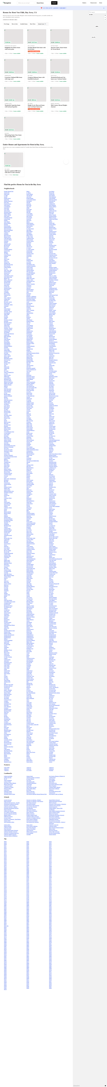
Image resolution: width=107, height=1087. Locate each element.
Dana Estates (29, 507)
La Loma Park (52, 344)
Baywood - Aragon (8, 302)
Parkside (5, 220)
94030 (5, 974)
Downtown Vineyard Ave (54, 353)
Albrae (27, 314)
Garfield (28, 735)
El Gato (5, 393)
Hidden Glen (29, 705)
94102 (27, 841)
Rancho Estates (52, 648)
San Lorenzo (6, 741)
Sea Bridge (51, 470)
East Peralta (6, 340)
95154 (50, 894)
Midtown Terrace (52, 217)
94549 (27, 970)
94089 (50, 872)
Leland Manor (52, 246)
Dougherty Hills (29, 406)
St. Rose (50, 458)
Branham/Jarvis (52, 272)
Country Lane (52, 477)
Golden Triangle (52, 481)
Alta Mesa (6, 253)
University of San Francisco (10, 805)
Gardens (28, 604)
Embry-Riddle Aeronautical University (57, 811)
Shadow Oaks (7, 488)
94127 (5, 852)
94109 (27, 844)
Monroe (50, 452)
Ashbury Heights (7, 214)
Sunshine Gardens (30, 402)
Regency (28, 505)
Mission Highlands (53, 597)
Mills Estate (6, 643)
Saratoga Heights (7, 484)
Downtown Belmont (30, 514)
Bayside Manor (29, 639)
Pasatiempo (28, 437)
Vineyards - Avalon (8, 311)
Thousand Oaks (29, 348)
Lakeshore (6, 232)
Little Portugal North (53, 295)
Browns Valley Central (53, 536)
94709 (27, 935)
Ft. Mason (28, 192)
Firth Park (28, 518)
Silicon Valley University (54, 831)
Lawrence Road (7, 528)
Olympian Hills (7, 719)
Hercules (6, 716)
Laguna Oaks (51, 355)
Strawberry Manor (53, 464)
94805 (50, 967)
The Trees (28, 719)
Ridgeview (6, 585)
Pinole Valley (52, 748)
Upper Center (7, 666)
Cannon (28, 688)
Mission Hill (6, 357)
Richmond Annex (52, 564)
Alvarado (28, 582)
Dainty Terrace (29, 626)
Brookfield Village (8, 322)
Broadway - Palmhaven (31, 296)
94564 (5, 985)
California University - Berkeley (10, 806)
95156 (27, 895)
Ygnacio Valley (52, 427)
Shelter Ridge (7, 464)
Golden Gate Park (52, 210)
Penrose (5, 629)
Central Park (6, 368)
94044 (50, 978)
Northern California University (10, 813)
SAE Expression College (9, 822)
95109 (5, 879)
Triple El (51, 252)
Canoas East (28, 275)
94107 (50, 843)
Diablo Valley (29, 585)
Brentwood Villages (30, 616)
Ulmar (27, 496)
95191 (50, 899)
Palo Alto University (53, 830)
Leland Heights (52, 502)
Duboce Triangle (52, 214)
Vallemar (51, 712)
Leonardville (51, 444)
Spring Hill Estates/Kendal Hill (55, 558)
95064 (27, 950)
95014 (50, 937)
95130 (50, 887)
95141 (50, 891)
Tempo (5, 500)
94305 (27, 959)
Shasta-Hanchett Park (8, 264)
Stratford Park (52, 498)
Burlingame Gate (7, 379)
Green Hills (51, 640)
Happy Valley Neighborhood (10, 478)
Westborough (29, 398)
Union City (6, 581)
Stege (50, 578)
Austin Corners (7, 489)
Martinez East (29, 683)
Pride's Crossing (29, 480)
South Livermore (52, 495)
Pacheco (50, 715)
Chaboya (6, 260)
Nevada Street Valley (8, 449)
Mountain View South (8, 684)
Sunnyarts (28, 288)
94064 (50, 913)
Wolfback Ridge (52, 445)
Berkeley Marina (29, 342)
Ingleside (51, 241)
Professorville (29, 252)
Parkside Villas (7, 632)
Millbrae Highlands (53, 641)
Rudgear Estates (7, 429)
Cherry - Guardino (30, 310)
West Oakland (29, 319)
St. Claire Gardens (30, 249)
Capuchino (51, 639)
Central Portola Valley (31, 523)
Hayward (51, 437)
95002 (27, 873)
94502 (50, 917)
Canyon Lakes (29, 405)
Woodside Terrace (7, 709)
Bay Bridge (28, 790)
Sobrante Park (7, 326)
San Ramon (6, 404)
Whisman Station (52, 282)
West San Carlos (29, 271)
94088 (27, 872)
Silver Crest (28, 759)
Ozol (5, 683)
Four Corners (29, 597)
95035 (27, 874)
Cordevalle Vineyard (53, 744)
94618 (50, 925)
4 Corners (51, 604)
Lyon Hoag (51, 375)
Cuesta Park (51, 285)
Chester (50, 488)
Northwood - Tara (30, 676)
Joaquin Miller (7, 350)
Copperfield (51, 746)
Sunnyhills (51, 383)
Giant (5, 579)
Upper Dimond (7, 339)
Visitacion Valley (7, 243)
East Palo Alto (7, 604)
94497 (27, 912)
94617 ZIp (6, 925)
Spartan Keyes (7, 272)
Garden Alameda (7, 267)
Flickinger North (29, 274)
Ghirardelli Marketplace (31, 783)
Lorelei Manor (52, 299)
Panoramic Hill (29, 326)
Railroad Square (29, 452)
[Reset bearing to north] (105, 19)
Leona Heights (29, 335)
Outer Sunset (6, 216)
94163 (5, 865)
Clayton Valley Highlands (54, 506)
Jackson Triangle (7, 440)
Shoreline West (7, 282)
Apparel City (51, 239)
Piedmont (28, 731)
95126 (27, 885)
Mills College (52, 321)
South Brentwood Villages (9, 625)
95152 (5, 894)
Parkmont (28, 311)
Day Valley (6, 679)
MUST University (52, 802)
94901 (5, 946)
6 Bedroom (51, 769)
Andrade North (7, 731)
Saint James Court (52, 626)
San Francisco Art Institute (31, 820)
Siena (50, 364)
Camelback (51, 585)
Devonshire (51, 411)
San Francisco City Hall (31, 787)
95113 (27, 880)
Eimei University (7, 829)
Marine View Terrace (30, 752)
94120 (50, 848)
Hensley (50, 274)
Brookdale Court (52, 611)
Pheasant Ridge (29, 360)
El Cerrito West (52, 691)
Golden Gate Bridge (8, 776)
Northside (6, 347)
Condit (5, 592)
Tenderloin (51, 208)
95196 (5, 902)
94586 (27, 986)
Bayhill (5, 420)
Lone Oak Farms (52, 560)
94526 (5, 961)
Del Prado (6, 353)
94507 (27, 975)
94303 (5, 870)
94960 (50, 948)
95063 (5, 950)
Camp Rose (28, 650)
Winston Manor (7, 402)
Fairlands (6, 361)
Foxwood (6, 476)
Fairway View (7, 453)
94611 (27, 923)
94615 (50, 924)
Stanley (28, 592)
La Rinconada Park (30, 395)
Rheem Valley (7, 652)
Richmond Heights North (54, 728)
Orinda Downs (29, 670)
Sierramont (28, 263)
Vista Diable (51, 630)
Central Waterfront (30, 224)
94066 (50, 941)
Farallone (51, 753)
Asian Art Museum (8, 780)
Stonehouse (51, 543)
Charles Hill (28, 673)
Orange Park (51, 398)
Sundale (5, 318)
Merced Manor (29, 231)
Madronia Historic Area (9, 491)
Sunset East (51, 492)
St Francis (51, 248)
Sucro (50, 727)
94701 (27, 932)
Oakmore (28, 329)
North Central (7, 303)
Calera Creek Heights (30, 382)
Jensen (5, 496)
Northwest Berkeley (8, 346)
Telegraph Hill (52, 201)
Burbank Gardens (52, 455)
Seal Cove (28, 750)
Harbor (50, 412)
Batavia (28, 726)
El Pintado (28, 528)
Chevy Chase (6, 549)
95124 (50, 884)
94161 (27, 863)
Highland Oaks (29, 358)
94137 (27, 855)
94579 (5, 963)
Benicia (50, 694)
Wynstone (51, 625)
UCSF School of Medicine (31, 826)
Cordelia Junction (30, 645)
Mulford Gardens (52, 529)
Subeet (50, 645)
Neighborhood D (7, 636)
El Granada (28, 738)
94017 (50, 971)
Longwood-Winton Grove (54, 440)
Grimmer (51, 318)
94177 (27, 866)
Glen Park (28, 227)
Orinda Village (7, 670)
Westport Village (52, 520)
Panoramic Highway (53, 466)
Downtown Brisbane (8, 518)
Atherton (6, 608)
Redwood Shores (29, 467)
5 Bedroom (28, 769)
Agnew (5, 296)
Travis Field (29, 647)
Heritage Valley (7, 362)
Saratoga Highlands (8, 395)
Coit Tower (28, 780)
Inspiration (6, 616)
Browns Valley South (30, 538)
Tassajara (6, 527)
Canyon (50, 761)
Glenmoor (51, 308)
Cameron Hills (7, 310)
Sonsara (28, 652)
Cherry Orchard (29, 290)
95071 (5, 959)
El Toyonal (51, 670)
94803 (5, 967)
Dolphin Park (52, 469)
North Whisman (7, 281)
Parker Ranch (29, 481)
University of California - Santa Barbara (12, 819)
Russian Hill (51, 192)
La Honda (51, 752)
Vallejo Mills (6, 314)
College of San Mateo (30, 829)
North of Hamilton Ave (31, 369)
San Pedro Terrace (53, 713)
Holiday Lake (52, 557)
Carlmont (51, 513)
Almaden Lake (7, 263)
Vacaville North (52, 685)
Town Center (6, 416)
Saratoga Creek (52, 478)
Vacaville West (52, 688)
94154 (27, 861)
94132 (27, 854)
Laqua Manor (52, 534)
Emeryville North (7, 389)
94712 (5, 937)
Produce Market (52, 224)
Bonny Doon (6, 437)
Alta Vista (6, 398)
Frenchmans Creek (8, 662)
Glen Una (28, 487)
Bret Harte (28, 243)
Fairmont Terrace (52, 668)
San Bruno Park (7, 424)
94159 (50, 862)
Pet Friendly (29, 770)
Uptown (28, 324)
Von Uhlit (51, 545)
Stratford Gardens (7, 288)
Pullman (50, 569)
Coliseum (51, 324)
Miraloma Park (52, 227)
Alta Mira (6, 409)
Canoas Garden (29, 267)
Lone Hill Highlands (30, 272)
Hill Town (28, 720)
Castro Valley (6, 665)
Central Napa (6, 539)
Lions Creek (29, 702)
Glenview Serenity (53, 278)
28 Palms (6, 315)
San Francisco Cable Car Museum (56, 794)
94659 (27, 930)
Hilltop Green (52, 568)
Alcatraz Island (29, 776)
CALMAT (28, 834)
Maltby (50, 683)
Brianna (28, 756)
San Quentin (6, 760)
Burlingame (28, 375)
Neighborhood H (52, 636)
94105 (27, 843)
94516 (5, 989)
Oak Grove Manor (8, 380)
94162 (50, 863)
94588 (50, 938)
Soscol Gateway (7, 543)
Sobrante (6, 567)
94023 (5, 941)
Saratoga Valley (29, 491)
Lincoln (28, 416)
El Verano (51, 596)
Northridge (6, 590)
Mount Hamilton (7, 753)
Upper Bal (6, 534)
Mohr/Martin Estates (8, 358)
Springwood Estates (30, 543)
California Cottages (30, 513)
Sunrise (28, 621)
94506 (50, 960)
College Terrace (52, 256)
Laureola (6, 413)
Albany (5, 732)
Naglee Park (6, 261)
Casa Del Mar (29, 662)
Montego (51, 757)
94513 (50, 972)
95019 (50, 979)
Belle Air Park (52, 420)
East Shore (51, 737)
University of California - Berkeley (33, 800)
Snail (27, 292)
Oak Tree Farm (7, 360)
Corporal (51, 699)
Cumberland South (53, 288)
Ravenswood (51, 489)
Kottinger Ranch (29, 355)
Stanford (6, 506)
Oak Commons (52, 703)
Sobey (27, 488)
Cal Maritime (52, 809)
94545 (50, 953)
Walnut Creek (29, 426)
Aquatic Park (6, 192)
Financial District (7, 203)
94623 (27, 928)
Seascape (51, 679)
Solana (50, 629)
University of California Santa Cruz (11, 833)
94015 (27, 941)
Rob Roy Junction (30, 679)
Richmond (28, 563)
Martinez (51, 680)
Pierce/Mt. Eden (29, 482)
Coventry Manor (29, 539)
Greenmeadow (29, 250)
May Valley (6, 568)
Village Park (6, 720)
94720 (27, 937)
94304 (27, 870)
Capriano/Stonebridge (30, 558)
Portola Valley (29, 521)
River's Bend (29, 651)
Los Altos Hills (7, 644)
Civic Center (6, 209)
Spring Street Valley (30, 448)
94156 (5, 862)
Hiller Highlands (7, 336)
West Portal (28, 220)
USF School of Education (31, 811)
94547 (5, 979)
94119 (27, 848)
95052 (50, 906)
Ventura (5, 257)
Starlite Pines (52, 384)
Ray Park (51, 379)
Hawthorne (28, 630)
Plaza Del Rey (7, 289)
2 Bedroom (28, 767)
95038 (50, 964)
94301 (27, 869)
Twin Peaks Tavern (8, 792)
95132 (27, 888)
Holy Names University (31, 802)
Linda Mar (51, 709)
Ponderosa (28, 470)
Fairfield (51, 644)
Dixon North (29, 727)
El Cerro (51, 524)
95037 (50, 874)
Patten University (7, 801)
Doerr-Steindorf (52, 263)
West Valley (51, 296)
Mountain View (29, 684)
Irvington (28, 307)
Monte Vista (6, 582)
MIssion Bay (51, 209)
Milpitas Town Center (8, 382)
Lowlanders (6, 292)
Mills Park (6, 423)
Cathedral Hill (52, 203)
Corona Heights (29, 214)
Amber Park (6, 627)
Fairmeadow (29, 255)
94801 (27, 966)
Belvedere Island (29, 601)
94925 (50, 963)
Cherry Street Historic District (55, 453)
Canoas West (29, 277)
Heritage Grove (52, 397)
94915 (27, 948)
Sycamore (51, 460)
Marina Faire (29, 532)
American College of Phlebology (11, 835)
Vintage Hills (51, 365)
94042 (27, 903)
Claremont (51, 674)
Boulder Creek (29, 433)
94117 (50, 847)
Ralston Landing (7, 469)
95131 (5, 888)
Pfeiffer (5, 756)
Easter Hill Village (8, 574)
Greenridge (28, 665)
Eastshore (51, 579)
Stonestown (28, 242)
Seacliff (5, 197)
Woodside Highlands (53, 521)
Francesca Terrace (7, 699)
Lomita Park (51, 422)
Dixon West (6, 727)
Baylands (51, 315)
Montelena (51, 621)
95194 (50, 901)
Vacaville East (7, 687)
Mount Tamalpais (52, 785)
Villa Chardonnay (52, 503)
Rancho (28, 373)
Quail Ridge (51, 706)
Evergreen (28, 259)
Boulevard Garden (8, 694)
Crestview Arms (52, 723)
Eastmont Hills (7, 331)
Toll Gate (51, 482)
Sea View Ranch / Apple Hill (32, 724)
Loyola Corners (52, 372)
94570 (27, 974)
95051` (27, 906)
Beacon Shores (7, 471)
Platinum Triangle (8, 487)
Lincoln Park (51, 194)
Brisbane (51, 517)
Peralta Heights (7, 226)
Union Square (7, 205)
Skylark (50, 553)
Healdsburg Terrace (8, 650)
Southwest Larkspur (30, 549)
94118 (5, 848)
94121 (5, 850)
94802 (50, 966)
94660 (50, 930)
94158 (27, 862)
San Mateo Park (52, 300)
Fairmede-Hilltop (30, 564)
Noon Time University (31, 827)
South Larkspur (52, 546)
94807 (27, 968)
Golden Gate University (9, 811)
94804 (27, 967)
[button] (104, 2)
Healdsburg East (29, 648)
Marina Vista (29, 641)
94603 (50, 919)
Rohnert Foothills (7, 633)
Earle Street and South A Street (10, 456)
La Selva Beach (7, 433)
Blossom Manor (7, 394)
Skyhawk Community (8, 455)
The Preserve (51, 361)
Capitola (50, 434)
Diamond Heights (7, 227)
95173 (5, 899)
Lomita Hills (6, 641)
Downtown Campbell (30, 368)
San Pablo (6, 728)
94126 (50, 851)
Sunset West (28, 502)
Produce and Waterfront (9, 333)
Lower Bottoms (29, 325)
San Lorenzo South (30, 741)
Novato (50, 507)
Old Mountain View (30, 281)
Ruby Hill (28, 362)
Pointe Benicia (7, 695)
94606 (50, 920)
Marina (27, 191)
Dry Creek (6, 371)
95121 (50, 883)
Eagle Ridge (29, 703)
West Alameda (7, 444)
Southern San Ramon (53, 405)
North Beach (29, 201)
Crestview (28, 411)
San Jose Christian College (54, 833)
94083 (27, 942)
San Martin (28, 744)
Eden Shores (51, 438)
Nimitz (50, 286)
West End (51, 442)
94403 (50, 910)
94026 (27, 909)
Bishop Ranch (7, 406)
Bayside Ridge (52, 518)
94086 (27, 905)
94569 (5, 986)
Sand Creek (6, 611)
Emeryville (51, 387)
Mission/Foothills (52, 441)
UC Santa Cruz (52, 435)
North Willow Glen (8, 277)
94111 (5, 845)
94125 (27, 851)
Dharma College (7, 815)
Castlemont (51, 325)
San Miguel (28, 286)
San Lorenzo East (7, 744)
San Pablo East (52, 730)
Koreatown (28, 293)
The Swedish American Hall (55, 791)
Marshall (28, 668)
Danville (51, 523)
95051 (5, 906)
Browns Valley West (53, 538)
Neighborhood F (7, 637)
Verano (5, 598)
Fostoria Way (52, 528)
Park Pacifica (29, 712)
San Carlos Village (8, 415)
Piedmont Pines (29, 331)
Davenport (6, 435)
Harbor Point (6, 466)
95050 (5, 876)
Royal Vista (6, 408)
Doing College (29, 824)
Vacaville (28, 685)
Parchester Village (52, 567)
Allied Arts (6, 300)
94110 (50, 844)
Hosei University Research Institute (56, 827)
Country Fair (51, 351)
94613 (5, 924)
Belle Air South (7, 422)
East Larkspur (7, 547)
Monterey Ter (29, 674)
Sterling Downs (7, 517)
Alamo (50, 662)
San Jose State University (31, 806)
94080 (5, 942)
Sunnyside (51, 235)
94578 (50, 961)
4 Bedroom (6, 769)
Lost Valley (51, 673)
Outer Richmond (52, 197)
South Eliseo (29, 550)
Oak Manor (28, 715)
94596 (5, 977)
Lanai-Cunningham (53, 277)
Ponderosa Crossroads (53, 612)
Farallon (50, 514)
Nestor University (30, 812)
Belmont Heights (7, 511)
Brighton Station (29, 615)
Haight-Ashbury (7, 213)
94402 (27, 910)
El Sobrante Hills (7, 571)
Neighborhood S (52, 637)
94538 (27, 916)
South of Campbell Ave (9, 372)
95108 (50, 877)
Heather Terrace (29, 680)
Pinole (5, 748)
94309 (50, 959)
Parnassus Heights (52, 216)
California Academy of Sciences (33, 777)
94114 (50, 845)
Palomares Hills (52, 665)
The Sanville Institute (30, 804)
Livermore (51, 491)
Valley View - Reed (8, 270)
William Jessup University (31, 831)
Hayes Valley (29, 209)
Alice (5, 674)
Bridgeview (51, 697)
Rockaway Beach (7, 710)
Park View (51, 576)
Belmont (28, 511)
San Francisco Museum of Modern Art (57, 776)
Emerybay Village (30, 389)
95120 (27, 883)
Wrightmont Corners (53, 289)
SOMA (27, 208)
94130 (50, 852)
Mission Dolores (29, 223)
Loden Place (51, 561)
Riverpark (6, 542)
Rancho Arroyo (52, 500)
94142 (50, 856)
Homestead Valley (52, 462)
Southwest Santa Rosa (53, 745)
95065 (50, 950)
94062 (5, 913)
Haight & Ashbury (8, 788)
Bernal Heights (29, 226)
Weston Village (7, 692)
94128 (50, 942)
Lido (50, 473)
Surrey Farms (29, 394)
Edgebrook (28, 581)
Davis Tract (28, 531)
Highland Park (29, 339)
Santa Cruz (6, 430)
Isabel (5, 499)
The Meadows (29, 494)
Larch (27, 654)
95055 (27, 908)
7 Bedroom (6, 770)
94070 (27, 914)
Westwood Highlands (8, 230)
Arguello (28, 409)
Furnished (51, 770)
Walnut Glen (6, 366)
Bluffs (27, 656)
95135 (27, 890)
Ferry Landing (29, 447)
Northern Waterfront (8, 201)
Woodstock (28, 444)
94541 (27, 952)
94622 (5, 928)
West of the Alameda (53, 608)
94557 (27, 954)
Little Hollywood (7, 238)
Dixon (5, 726)
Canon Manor (29, 633)
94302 (50, 869)
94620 (27, 927)
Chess (50, 415)
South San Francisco (8, 400)
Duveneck (6, 248)
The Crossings (7, 284)
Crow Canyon (7, 405)
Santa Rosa (51, 449)
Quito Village (29, 485)
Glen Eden (6, 442)
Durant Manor (7, 342)
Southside (28, 347)
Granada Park (52, 496)
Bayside (28, 749)
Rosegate (6, 618)
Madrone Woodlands (53, 547)
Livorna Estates (52, 426)
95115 (50, 880)
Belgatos (5, 397)
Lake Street (28, 197)
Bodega (5, 745)
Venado (5, 648)
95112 (5, 880)
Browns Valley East (8, 538)
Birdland (28, 350)
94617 (27, 925)
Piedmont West (52, 731)
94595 (50, 975)
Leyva (50, 264)
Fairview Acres (52, 615)
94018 (50, 983)
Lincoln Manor (7, 458)
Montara (28, 753)
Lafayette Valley (29, 589)
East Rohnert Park (53, 632)
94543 (5, 953)
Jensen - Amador (7, 355)
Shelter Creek (29, 424)
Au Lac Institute (29, 833)
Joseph (5, 369)
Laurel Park (28, 575)
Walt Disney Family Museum (10, 783)
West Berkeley (52, 343)
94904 (27, 963)
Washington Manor (8, 529)
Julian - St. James (52, 275)
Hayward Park (29, 303)
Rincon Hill (28, 205)
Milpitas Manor (29, 384)
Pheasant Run (29, 625)
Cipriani (5, 514)
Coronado (6, 572)
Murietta (28, 474)
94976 (27, 964)
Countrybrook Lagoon (8, 275)
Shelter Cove (29, 713)
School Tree (6, 654)
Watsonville (51, 431)
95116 (5, 881)
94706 (27, 934)
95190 (27, 899)
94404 (5, 912)
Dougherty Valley (30, 404)
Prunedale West (52, 721)
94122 (27, 850)
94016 (5, 841)
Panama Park (51, 290)
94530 (5, 966)
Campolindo (51, 656)
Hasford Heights (29, 571)
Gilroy (27, 699)
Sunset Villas (29, 697)
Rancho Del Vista (52, 702)
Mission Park (29, 357)
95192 (5, 901)
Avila (5, 365)
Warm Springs (52, 306)
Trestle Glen (51, 329)
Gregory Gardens (7, 583)
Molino (50, 556)
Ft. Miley (6, 195)
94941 (5, 957)
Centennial (6, 306)
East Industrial (7, 313)
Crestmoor (28, 422)
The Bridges (51, 408)
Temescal (51, 322)
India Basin (28, 230)
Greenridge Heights (8, 739)
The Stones (51, 717)
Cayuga (50, 243)
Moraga (50, 651)
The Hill (51, 447)
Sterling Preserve (30, 629)
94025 (5, 909)
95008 (50, 873)
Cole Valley (51, 213)
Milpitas (28, 380)
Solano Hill (28, 737)
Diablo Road (29, 525)
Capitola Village (29, 435)
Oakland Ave (29, 340)
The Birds (28, 717)
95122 (5, 884)
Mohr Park (51, 357)
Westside (51, 430)
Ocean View (6, 735)
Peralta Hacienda (52, 332)
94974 (5, 949)
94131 (5, 854)
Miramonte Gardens (53, 652)
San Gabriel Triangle (53, 732)
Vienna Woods (7, 680)
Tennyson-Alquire (30, 440)
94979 (5, 978)
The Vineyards (52, 505)
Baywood (28, 590)
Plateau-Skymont (52, 516)
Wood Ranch (51, 527)
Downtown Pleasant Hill (54, 583)
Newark (50, 471)
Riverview (6, 651)
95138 (5, 891)
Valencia (28, 364)
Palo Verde (28, 245)
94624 (50, 928)
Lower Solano (29, 734)
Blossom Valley (52, 284)
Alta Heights (51, 535)
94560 (5, 873)
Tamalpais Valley (29, 464)
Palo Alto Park (52, 607)
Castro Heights (29, 574)
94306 (50, 870)
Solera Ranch (29, 561)
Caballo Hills (6, 335)
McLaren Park (7, 245)
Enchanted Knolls (52, 463)
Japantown (28, 203)
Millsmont (6, 337)
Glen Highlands (29, 337)
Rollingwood (51, 423)
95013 (5, 874)
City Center (51, 389)
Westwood (6, 546)
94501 (27, 917)
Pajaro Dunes (52, 720)
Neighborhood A (29, 634)
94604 (5, 920)
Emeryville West (7, 390)
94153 (5, 861)
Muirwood (51, 358)
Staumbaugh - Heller (8, 304)
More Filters (32, 24)
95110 (27, 879)
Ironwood (51, 354)
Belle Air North (29, 420)
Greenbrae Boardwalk (8, 553)
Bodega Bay (28, 745)
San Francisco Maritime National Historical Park (36, 794)
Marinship (51, 448)
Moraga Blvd (51, 589)
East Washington (7, 734)
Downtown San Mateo (31, 300)
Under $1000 (6, 767)
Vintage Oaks (52, 297)
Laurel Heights (52, 198)
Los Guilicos (6, 452)
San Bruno (51, 419)
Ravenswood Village (8, 605)
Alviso (50, 293)
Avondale (28, 495)
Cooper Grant (29, 455)
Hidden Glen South (30, 278)
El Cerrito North (52, 690)
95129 (27, 887)
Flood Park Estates (53, 605)
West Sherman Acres (53, 586)
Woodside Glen (52, 614)
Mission (28, 221)
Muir (27, 681)
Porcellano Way (7, 521)
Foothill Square (29, 328)
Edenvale (28, 295)
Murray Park (29, 552)
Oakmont (51, 451)
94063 (27, 913)
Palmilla (28, 627)
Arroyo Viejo (52, 337)
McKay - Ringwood (8, 279)
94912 (50, 946)
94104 (5, 843)
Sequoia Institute (52, 834)
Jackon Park (6, 285)
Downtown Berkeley (53, 342)
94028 (5, 869)
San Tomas (28, 371)
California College (53, 826)
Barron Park (6, 246)
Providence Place (52, 622)
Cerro (5, 419)
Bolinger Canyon (52, 654)
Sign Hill (51, 400)
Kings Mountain (29, 661)
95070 (50, 957)
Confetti (50, 618)
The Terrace (6, 697)
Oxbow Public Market (31, 788)
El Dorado (51, 581)
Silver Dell (51, 590)
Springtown (28, 499)
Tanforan (51, 424)
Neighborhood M (30, 637)
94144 (27, 858)
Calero (27, 701)
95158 (5, 896)
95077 (50, 981)
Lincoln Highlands (53, 339)
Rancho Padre (29, 393)
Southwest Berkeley (30, 346)
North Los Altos (7, 375)
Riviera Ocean (7, 752)
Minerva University (30, 813)
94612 (50, 923)
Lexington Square (7, 474)
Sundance (51, 701)
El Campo (51, 603)
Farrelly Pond (7, 532)
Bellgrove (51, 484)
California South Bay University (10, 831)
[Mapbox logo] (76, 1086)
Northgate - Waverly (8, 328)
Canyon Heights (52, 313)
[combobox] (25, 3)
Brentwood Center (53, 610)
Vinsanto (6, 494)
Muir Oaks (51, 681)
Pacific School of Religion (31, 819)
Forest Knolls (29, 217)
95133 (50, 888)
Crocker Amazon (52, 234)
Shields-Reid (29, 576)
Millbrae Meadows (30, 643)
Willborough (6, 376)
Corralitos (6, 721)
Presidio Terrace (7, 198)
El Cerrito (28, 690)
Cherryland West (29, 742)
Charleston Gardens (53, 255)
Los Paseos (28, 261)
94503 (27, 983)
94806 (5, 968)
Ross (50, 739)
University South (29, 253)
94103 (50, 841)
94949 (27, 988)
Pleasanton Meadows (53, 360)
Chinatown (51, 202)
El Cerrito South (7, 691)
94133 (50, 854)
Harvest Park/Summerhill (54, 705)
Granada (5, 387)
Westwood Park (29, 239)
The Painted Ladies (30, 781)
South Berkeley (7, 344)
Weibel (50, 317)
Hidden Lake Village (8, 383)
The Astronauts (52, 716)
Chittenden (28, 721)
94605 (27, 920)
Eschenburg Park (7, 703)
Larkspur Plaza (7, 554)
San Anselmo (51, 676)
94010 (50, 909)
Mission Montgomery (53, 456)
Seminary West (29, 677)
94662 (27, 945)
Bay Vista (51, 698)
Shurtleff (51, 542)
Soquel (27, 431)
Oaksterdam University (54, 819)
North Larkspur (29, 546)
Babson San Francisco (53, 813)
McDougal (28, 413)
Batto (5, 597)
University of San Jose (53, 824)
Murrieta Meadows (30, 500)
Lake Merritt (6, 790)
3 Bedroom (51, 767)
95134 (5, 890)
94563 (5, 971)
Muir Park (28, 466)
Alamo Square (7, 210)
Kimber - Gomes (52, 310)
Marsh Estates (52, 616)
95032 (50, 939)
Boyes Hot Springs (53, 598)
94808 (50, 968)
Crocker (28, 594)
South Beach (6, 208)
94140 (5, 856)
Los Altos (6, 373)
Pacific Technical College (54, 812)
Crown (5, 477)
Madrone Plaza (7, 561)
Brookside (28, 527)
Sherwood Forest (7, 228)
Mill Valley (6, 460)
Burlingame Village (30, 377)
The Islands (6, 717)
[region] (89, 33)
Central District (7, 308)
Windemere (51, 406)
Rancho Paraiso (29, 427)
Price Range (6, 24)
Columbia (28, 666)
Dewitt (5, 510)
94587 (5, 956)
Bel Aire (28, 536)
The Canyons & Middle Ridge (32, 460)
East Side (51, 402)
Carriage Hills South (53, 572)
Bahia (27, 510)
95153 (27, 894)
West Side (28, 366)
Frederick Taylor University (55, 805)
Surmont (28, 397)
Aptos (50, 677)
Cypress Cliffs (52, 750)
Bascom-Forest (52, 271)
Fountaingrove (29, 451)
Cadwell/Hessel (52, 554)
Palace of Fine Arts (30, 791)
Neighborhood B (52, 634)
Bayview (51, 230)
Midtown (51, 250)
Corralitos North (7, 723)
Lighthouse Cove (52, 467)
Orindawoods (29, 672)
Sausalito (28, 445)
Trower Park (6, 688)
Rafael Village (52, 509)
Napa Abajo (28, 540)
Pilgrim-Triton (7, 418)
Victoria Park (52, 380)
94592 (5, 983)
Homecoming (7, 619)
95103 (5, 877)
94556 (50, 970)
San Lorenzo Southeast (54, 741)
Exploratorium (52, 792)
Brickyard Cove (29, 567)
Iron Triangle (7, 565)
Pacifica (28, 709)
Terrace (5, 545)
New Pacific (29, 716)
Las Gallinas (29, 419)
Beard (5, 536)
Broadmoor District (53, 532)
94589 (5, 982)
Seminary (6, 677)
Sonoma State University (9, 634)
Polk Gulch (6, 202)
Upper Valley (6, 668)
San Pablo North (29, 730)
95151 (50, 892)
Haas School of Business (54, 816)
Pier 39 (5, 779)
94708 (5, 935)
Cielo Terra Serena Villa (31, 387)
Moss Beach (51, 749)
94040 (50, 902)
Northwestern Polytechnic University (56, 815)
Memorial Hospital (30, 453)
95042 (5, 988)
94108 (5, 844)
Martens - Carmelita (30, 284)
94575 (50, 974)
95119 (5, 883)
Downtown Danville (30, 524)
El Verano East (29, 598)
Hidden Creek (7, 560)
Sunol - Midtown (7, 297)
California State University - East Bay (12, 802)
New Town (6, 448)
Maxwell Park (52, 336)
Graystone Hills (52, 756)
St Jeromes (28, 694)
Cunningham (6, 557)
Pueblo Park (51, 540)
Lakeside (51, 335)
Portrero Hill (51, 223)
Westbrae (28, 344)
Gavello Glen (6, 286)
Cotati (27, 746)
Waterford (51, 474)
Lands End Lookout (8, 785)
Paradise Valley (7, 401)
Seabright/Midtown (30, 430)
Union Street (6, 194)
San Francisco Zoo (53, 783)
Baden (50, 401)
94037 (50, 986)
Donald (27, 655)
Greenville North (7, 503)
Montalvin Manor (7, 730)
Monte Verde (29, 423)
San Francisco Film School (54, 818)
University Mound (8, 239)
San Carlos (51, 409)
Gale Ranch (51, 404)
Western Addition (52, 206)
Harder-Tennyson (7, 438)
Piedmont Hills (29, 260)
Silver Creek (6, 259)
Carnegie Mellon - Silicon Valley (56, 808)
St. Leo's (6, 268)
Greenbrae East (52, 550)
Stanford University (53, 806)
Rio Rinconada (52, 394)
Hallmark (6, 516)
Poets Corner (6, 348)
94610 (5, 923)
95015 (5, 938)
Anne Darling (52, 260)
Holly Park (51, 237)
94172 (5, 866)
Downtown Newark (8, 473)
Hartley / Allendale (8, 690)
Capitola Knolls (7, 659)
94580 (50, 954)
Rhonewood (28, 498)
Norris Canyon (29, 761)
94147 (27, 859)
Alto (27, 463)
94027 (27, 972)
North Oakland (7, 324)
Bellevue (6, 459)
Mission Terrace (7, 237)
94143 (5, 858)
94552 (5, 954)
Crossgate (28, 757)
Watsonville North (8, 724)
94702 (50, 932)
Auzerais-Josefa (29, 268)
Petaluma (28, 476)
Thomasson (6, 647)
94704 (50, 931)
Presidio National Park (8, 191)
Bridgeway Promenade (8, 447)
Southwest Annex (52, 571)
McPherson (6, 540)
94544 (27, 953)
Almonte (28, 462)
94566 (27, 938)
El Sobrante (51, 738)
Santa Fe (6, 578)
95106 (27, 877)
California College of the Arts (32, 816)
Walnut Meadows (30, 619)
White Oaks (51, 413)
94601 (5, 919)
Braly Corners (7, 293)
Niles (5, 307)
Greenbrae (6, 708)
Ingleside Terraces (52, 231)
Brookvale (28, 317)
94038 (27, 978)
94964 (50, 988)
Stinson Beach (52, 760)
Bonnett (50, 366)
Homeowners (93, 2)
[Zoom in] (105, 15)
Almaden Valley (52, 755)
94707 (50, 934)
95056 (50, 908)
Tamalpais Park (7, 462)
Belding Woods (29, 569)
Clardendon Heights (8, 217)
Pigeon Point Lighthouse (54, 788)
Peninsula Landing (8, 470)
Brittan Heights (7, 411)
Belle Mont (51, 510)
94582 (5, 943)
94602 (27, 919)
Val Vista (6, 364)
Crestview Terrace (30, 723)
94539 (50, 916)
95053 (5, 908)
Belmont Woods (7, 513)
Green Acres (29, 256)
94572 (27, 979)
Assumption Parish (8, 535)
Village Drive (7, 623)
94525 (27, 985)
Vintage (28, 545)
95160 (27, 896)
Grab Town (51, 661)
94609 (50, 921)
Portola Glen (6, 495)
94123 (50, 850)
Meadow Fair (6, 278)
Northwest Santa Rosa (8, 746)
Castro (50, 220)
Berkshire (6, 621)
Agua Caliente (29, 600)
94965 (27, 956)
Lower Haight (29, 213)
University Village (30, 605)
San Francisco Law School (54, 820)
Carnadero (6, 701)
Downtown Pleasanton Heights (32, 353)
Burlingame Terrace (30, 376)
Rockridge (6, 321)
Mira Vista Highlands (30, 692)
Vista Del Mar (29, 195)
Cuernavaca (28, 285)
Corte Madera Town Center (9, 601)
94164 (27, 865)
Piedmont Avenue (30, 321)
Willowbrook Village (53, 708)
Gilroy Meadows (7, 706)
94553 (50, 985)
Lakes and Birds (29, 313)
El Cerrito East (29, 691)
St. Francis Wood (30, 228)
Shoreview (51, 302)
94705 (5, 932)
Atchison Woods (7, 576)
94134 (5, 855)
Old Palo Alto (29, 246)
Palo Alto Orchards (53, 249)
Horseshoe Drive (52, 487)
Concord (28, 506)
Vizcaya (28, 372)
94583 (27, 943)
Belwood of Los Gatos (53, 395)
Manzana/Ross (29, 557)
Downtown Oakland (8, 319)
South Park (28, 459)
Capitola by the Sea (30, 658)
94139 (50, 855)
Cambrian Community (31, 266)
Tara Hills (28, 728)
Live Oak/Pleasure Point (9, 431)
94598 (27, 977)
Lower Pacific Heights (31, 199)
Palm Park (28, 304)
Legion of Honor (7, 781)
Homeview (28, 516)
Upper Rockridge (52, 331)
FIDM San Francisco (8, 816)
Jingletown (51, 326)
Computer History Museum (54, 787)
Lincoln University (8, 800)
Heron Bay (28, 535)
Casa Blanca (6, 702)
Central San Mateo (53, 303)
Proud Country (7, 502)
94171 (50, 865)
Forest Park (51, 575)
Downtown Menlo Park (31, 297)
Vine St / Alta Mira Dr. (54, 687)
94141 (27, 856)
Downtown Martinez (8, 685)
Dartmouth (51, 734)
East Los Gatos (52, 393)
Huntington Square (8, 563)
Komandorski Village (8, 520)
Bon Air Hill (6, 552)
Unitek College (7, 824)
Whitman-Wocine (7, 441)
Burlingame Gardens (53, 376)
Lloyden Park (7, 610)
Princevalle (6, 705)
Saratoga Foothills (30, 484)
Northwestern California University (11, 804)
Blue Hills (6, 481)
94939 (5, 964)
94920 (5, 972)
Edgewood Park (52, 304)
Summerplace (52, 480)
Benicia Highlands (30, 698)
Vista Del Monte (7, 391)
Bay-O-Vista (29, 529)
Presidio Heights (29, 198)
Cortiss (50, 655)
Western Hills (29, 517)
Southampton (52, 695)
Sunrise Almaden (7, 271)
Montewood (28, 489)
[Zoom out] (105, 17)
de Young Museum (30, 779)
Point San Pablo (29, 565)
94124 (5, 851)
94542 (50, 952)
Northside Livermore (8, 492)
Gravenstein (28, 458)
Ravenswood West (7, 742)
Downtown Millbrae (30, 640)
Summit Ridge (29, 429)
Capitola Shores (29, 659)
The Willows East (7, 607)
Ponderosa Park (7, 295)
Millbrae (5, 639)
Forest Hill (28, 219)
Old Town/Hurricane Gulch (9, 445)
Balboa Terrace (29, 235)
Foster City (28, 415)
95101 (50, 876)
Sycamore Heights (8, 351)
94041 (5, 903)
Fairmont (28, 710)
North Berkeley (7, 343)
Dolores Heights (7, 223)
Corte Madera (52, 600)
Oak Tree (28, 322)
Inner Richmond (52, 205)
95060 (27, 949)
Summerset (28, 492)
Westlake (6, 593)
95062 (50, 949)
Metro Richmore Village (9, 575)
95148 (5, 892)
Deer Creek (28, 623)
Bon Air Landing (7, 550)
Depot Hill (51, 658)
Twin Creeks (29, 408)
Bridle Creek (51, 350)
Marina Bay (6, 564)
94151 (50, 859)
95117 (27, 881)
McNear (28, 477)
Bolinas (5, 755)
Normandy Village (30, 343)
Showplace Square (8, 212)
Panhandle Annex (30, 572)
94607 (5, 921)
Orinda (5, 669)
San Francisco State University (32, 805)
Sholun (27, 593)
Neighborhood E (29, 636)
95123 (27, 884)
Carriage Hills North (30, 568)
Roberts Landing (29, 534)
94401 (5, 910)
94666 (27, 931)
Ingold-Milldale (29, 379)
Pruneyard (51, 369)
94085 (5, 905)
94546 (50, 977)
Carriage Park (29, 706)
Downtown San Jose (53, 257)
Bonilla (5, 596)
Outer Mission (29, 234)
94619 (5, 927)
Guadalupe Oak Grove (53, 268)
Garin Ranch (29, 611)
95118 (50, 881)
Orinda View (6, 672)
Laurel (27, 302)
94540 (5, 952)
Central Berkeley (52, 346)
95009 (5, 939)
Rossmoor (6, 426)
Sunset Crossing (7, 612)
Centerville (28, 308)
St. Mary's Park (29, 237)
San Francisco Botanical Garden (55, 784)
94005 (27, 960)
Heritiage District (30, 289)
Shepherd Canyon (7, 761)
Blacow (28, 315)
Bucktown (28, 687)
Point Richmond (52, 563)
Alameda (28, 442)
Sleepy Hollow (7, 673)
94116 (27, 847)
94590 (27, 982)
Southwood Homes (30, 614)
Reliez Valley (29, 587)
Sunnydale (51, 242)
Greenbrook (6, 524)
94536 (50, 914)
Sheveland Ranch (30, 542)
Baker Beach (51, 781)
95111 (50, 879)
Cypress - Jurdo (29, 279)
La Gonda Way (52, 525)
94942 (27, 957)
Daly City (51, 592)
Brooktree (28, 663)
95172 (50, 898)
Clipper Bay (28, 695)
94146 (5, 859)
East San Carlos (7, 412)
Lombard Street (52, 777)
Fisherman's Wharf (53, 199)
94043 (50, 903)
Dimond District (52, 328)
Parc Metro (51, 386)
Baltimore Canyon (53, 552)
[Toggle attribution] (105, 1086)
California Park (52, 759)
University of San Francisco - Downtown (57, 804)
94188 (50, 866)
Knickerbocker (52, 672)
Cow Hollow (51, 191)
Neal (27, 257)
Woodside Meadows (30, 586)
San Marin (28, 509)
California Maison (30, 270)
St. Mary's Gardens (8, 656)
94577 (27, 961)
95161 (50, 896)
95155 (5, 895)
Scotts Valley (6, 434)
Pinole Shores (29, 739)
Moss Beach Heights (8, 750)
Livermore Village (8, 498)
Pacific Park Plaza (30, 390)
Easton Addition (7, 377)
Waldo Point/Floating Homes (32, 449)
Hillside (5, 737)
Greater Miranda (7, 255)
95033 (5, 872)
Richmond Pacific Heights (54, 692)
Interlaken (51, 724)
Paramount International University (11, 808)
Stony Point (51, 633)
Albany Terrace (29, 732)
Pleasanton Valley (30, 361)
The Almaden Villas (30, 264)
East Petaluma (52, 476)
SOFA (50, 266)
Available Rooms (24, 24)
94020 (5, 867)
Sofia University (29, 830)
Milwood (51, 643)
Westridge (6, 523)
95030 (50, 945)
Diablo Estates (52, 619)
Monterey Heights (52, 228)
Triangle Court (52, 574)
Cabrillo (28, 318)
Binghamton (51, 726)
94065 (5, 914)
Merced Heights (52, 232)
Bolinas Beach (29, 760)
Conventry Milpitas (30, 383)
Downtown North (52, 245)
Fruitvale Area (7, 482)
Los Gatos (28, 391)
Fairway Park (29, 441)
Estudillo (51, 531)
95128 (5, 887)
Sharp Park (6, 712)
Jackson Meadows (30, 560)
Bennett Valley (52, 459)
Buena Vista (51, 212)
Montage (51, 499)
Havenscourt (29, 333)
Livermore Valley (52, 494)
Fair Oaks (6, 587)
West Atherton (29, 608)
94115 (5, 847)
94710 (50, 935)
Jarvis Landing (29, 473)
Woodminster (29, 332)
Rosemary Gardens (53, 267)
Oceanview (6, 234)
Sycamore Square (7, 622)
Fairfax (5, 715)
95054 (27, 876)
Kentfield (6, 738)
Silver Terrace (52, 238)
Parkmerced (28, 232)
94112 (27, 845)
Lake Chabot (51, 666)
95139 (27, 891)
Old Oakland (6, 332)
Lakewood (6, 290)
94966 (50, 956)
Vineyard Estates (29, 365)
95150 (27, 892)
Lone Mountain (7, 206)
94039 (27, 902)
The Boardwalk (52, 429)
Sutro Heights (52, 195)
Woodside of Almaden (53, 279)
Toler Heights (29, 336)
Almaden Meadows (53, 270)
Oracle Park (28, 785)
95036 (5, 945)
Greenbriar (28, 579)
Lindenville (28, 401)
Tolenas (5, 645)
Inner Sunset (29, 216)
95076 (5, 981)
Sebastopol (28, 554)
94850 (5, 970)
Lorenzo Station (52, 742)
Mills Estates (51, 377)
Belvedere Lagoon (53, 601)
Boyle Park (6, 463)
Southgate (6, 256)
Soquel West (29, 708)
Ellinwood (6, 586)
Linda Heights (7, 749)
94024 (50, 867)
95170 (27, 898)
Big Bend (51, 594)
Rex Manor (28, 282)
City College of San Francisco (10, 812)
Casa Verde (51, 582)
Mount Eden (29, 438)
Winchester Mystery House (9, 794)
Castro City (51, 281)
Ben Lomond (29, 434)
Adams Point (6, 325)
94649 (5, 930)
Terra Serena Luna (30, 386)
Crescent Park (7, 250)
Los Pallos (51, 587)
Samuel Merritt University (54, 800)
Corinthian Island (7, 603)
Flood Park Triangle (30, 299)
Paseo (5, 485)
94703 (5, 934)
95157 (50, 895)
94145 (50, 858)
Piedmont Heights (7, 384)
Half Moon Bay (52, 659)
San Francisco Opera (30, 792)
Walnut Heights (7, 663)
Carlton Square (29, 503)
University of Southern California (33, 818)
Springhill (6, 589)
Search (54, 2)
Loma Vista (51, 391)
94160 (5, 863)
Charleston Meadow (8, 249)
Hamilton (51, 368)
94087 (50, 905)
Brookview (6, 480)
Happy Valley (29, 354)
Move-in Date (15, 24)
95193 (27, 901)
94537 (5, 916)
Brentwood (28, 610)
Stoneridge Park (52, 362)
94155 (50, 861)
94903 (27, 946)
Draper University (7, 809)
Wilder (27, 669)
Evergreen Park (52, 253)
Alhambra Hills (7, 681)
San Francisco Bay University (32, 822)
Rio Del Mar (51, 433)
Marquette (28, 618)
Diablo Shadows (7, 427)
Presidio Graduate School (31, 815)
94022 (27, 867)
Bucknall (51, 485)
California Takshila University (10, 834)
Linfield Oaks (7, 299)
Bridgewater (51, 390)
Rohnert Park (29, 632)
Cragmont (51, 347)
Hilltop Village (29, 578)
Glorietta (51, 669)
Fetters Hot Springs (8, 600)
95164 (5, 898)
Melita (27, 456)
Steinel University (7, 826)
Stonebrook (6, 614)
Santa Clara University (31, 809)
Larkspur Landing (30, 547)
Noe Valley (51, 226)
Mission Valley (52, 314)
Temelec (28, 596)
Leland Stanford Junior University (11, 830)
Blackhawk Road (7, 525)
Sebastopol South (30, 556)
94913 (5, 948)
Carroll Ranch (7, 655)
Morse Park (51, 292)
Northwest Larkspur (30, 553)
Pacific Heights (29, 194)
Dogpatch (6, 224)
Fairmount (6, 241)
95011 (27, 939)
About (100, 2)
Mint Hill (28, 212)
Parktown (51, 382)
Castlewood (28, 351)
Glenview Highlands (8, 640)
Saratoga (28, 478)
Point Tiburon (29, 603)
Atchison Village (52, 565)
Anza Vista (28, 206)
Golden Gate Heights (53, 219)
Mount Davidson (7, 235)
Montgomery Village (8, 451)
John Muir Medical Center (9, 630)
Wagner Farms (7, 505)
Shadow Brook (7, 757)
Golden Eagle (7, 354)
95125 (5, 885)
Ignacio (5, 509)
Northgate (6, 317)
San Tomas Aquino (53, 371)
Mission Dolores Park (8, 784)
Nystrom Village (7, 569)
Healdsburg (51, 647)
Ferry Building (52, 780)
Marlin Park (28, 469)
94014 (27, 971)
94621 (50, 927)
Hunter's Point (7, 231)
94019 (5, 975)
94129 (27, 852)
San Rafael (28, 418)
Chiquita (51, 650)
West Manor (6, 698)
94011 (50, 943)
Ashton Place (6, 615)
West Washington (52, 735)
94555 (5, 917)
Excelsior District (30, 241)
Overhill (5, 676)
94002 (5, 960)
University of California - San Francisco (34, 801)
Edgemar (6, 713)
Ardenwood (51, 307)
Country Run (51, 719)
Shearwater (6, 467)
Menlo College (52, 829)
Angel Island (29, 784)
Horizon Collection (53, 627)
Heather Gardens (52, 549)
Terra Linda (51, 418)
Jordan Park (6, 199)
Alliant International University (55, 801)
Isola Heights (29, 622)
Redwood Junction (30, 306)
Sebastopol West (7, 556)
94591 (50, 982)
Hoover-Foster (52, 333)
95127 (50, 885)
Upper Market (7, 221)
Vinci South (6, 274)
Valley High (28, 583)
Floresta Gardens (7, 531)
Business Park (29, 612)
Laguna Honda (7, 219)
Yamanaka (6, 626)
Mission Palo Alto (30, 607)
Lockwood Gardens (8, 329)
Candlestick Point (30, 238)
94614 (27, 924)
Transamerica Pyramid (8, 787)
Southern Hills (7, 594)
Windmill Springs (52, 261)
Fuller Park (51, 539)
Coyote (5, 558)
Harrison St (51, 340)
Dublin (27, 520)
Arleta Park (6, 661)
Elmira (27, 755)
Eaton (27, 412)
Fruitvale (51, 319)
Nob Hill (28, 202)
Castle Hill (51, 663)
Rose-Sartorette (7, 266)
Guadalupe (6, 759)
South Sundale (52, 311)
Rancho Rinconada (53, 348)
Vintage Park (51, 416)
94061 (50, 912)
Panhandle (28, 210)
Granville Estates (52, 623)
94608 (27, 921)
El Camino (28, 400)
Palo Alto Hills (29, 644)
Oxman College (7, 820)
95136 (50, 890)
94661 (5, 931)
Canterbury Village (8, 507)
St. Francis (28, 248)
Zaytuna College (7, 818)
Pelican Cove (29, 471)
